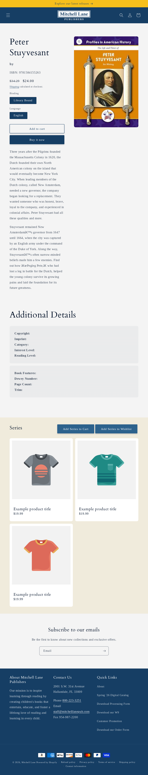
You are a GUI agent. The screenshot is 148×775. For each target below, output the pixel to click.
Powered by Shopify (46, 762)
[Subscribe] (104, 650)
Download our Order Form (113, 729)
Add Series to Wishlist (116, 429)
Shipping (14, 86)
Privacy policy (87, 762)
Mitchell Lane (29, 762)
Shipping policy (127, 762)
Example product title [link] (32, 509)
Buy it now (37, 139)
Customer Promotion (109, 721)
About (100, 686)
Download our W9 (108, 712)
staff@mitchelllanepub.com (71, 711)
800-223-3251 (71, 700)
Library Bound (23, 100)
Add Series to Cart (75, 429)
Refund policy (68, 762)
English (18, 115)
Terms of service (106, 762)
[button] (8, 15)
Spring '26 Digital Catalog (113, 695)
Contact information (76, 766)
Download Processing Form (113, 703)
